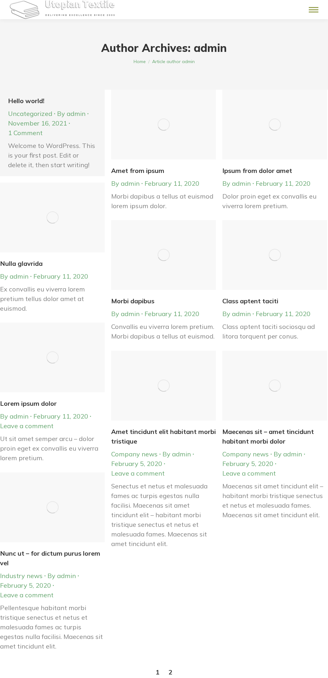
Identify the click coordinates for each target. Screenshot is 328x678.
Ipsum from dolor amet (257, 171)
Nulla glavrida (21, 263)
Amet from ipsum (137, 171)
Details (172, 125)
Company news (134, 454)
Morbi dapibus (132, 301)
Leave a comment (26, 426)
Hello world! (26, 101)
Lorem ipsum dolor (28, 403)
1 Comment (25, 133)
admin (210, 48)
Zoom (155, 125)
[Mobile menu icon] (313, 9)
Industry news (21, 576)
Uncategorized (30, 114)
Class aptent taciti (250, 301)
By (71, 114)
